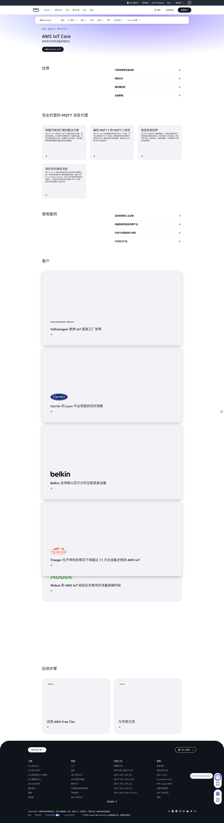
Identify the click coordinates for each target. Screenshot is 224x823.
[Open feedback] (221, 411)
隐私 (29, 815)
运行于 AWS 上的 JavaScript (125, 793)
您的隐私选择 (50, 815)
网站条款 (38, 815)
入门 (73, 766)
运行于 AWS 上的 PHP (123, 788)
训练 (73, 770)
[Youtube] (188, 811)
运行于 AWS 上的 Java (123, 784)
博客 (30, 793)
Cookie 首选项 (69, 815)
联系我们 (160, 766)
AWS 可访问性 (163, 793)
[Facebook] (173, 811)
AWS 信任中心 (77, 775)
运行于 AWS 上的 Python (124, 779)
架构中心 (74, 784)
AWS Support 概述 (164, 784)
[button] (58, 10)
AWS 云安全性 (34, 784)
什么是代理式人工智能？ (38, 775)
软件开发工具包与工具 (123, 770)
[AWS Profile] (189, 3)
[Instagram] (180, 811)
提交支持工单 (162, 770)
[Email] (195, 811)
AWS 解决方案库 (78, 779)
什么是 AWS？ (34, 766)
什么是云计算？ (34, 770)
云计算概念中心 (34, 779)
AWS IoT (51, 29)
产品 (43, 29)
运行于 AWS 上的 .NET (123, 775)
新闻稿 (31, 797)
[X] (169, 811)
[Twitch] (184, 811)
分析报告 (74, 793)
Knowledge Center (164, 779)
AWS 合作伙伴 (77, 797)
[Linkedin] (176, 811)
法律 (159, 797)
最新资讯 (31, 788)
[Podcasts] (191, 811)
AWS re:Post (162, 775)
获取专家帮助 (162, 788)
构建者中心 (118, 766)
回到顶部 (110, 802)
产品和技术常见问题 (79, 788)
